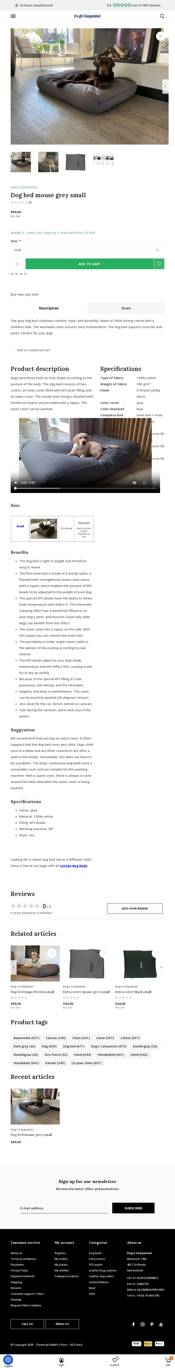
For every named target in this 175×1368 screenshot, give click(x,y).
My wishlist (62, 1270)
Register (60, 1253)
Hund (139, 1054)
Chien (81, 1038)
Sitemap (16, 1299)
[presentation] (165, 86)
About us (16, 1253)
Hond (82, 1054)
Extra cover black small (133, 992)
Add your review (135, 908)
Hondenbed (111, 1054)
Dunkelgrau (26, 1054)
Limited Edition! (99, 1282)
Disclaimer (17, 1264)
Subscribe (133, 1208)
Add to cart (90, 264)
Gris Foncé (56, 1054)
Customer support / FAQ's (27, 1294)
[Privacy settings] (8, 1360)
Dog (49, 1046)
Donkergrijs (145, 1046)
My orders (61, 1259)
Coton (105, 1038)
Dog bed (74, 1046)
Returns (16, 1288)
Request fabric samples (26, 1305)
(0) (30, 202)
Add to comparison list (33, 350)
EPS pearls (96, 1264)
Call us (27, 1324)
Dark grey (24, 1046)
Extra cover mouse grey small (86, 992)
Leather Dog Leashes (103, 1270)
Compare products (67, 1276)
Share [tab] (126, 308)
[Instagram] (142, 1324)
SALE (92, 1294)
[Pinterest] (151, 1324)
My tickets (61, 1264)
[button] (14, 16)
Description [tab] (49, 308)
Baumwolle (26, 1038)
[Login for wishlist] (159, 263)
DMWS (54, 1345)
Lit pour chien (86, 1063)
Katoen (55, 1063)
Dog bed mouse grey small (31, 1135)
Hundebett (26, 1063)
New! (92, 1288)
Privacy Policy (19, 1270)
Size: (15, 241)
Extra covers (97, 1259)
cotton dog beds (73, 865)
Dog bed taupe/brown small (32, 992)
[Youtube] (161, 1324)
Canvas (56, 1038)
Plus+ (64, 1345)
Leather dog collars (101, 1276)
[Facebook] (133, 1324)
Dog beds (95, 1253)
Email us (62, 1324)
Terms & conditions (23, 1259)
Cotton (130, 1038)
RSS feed (76, 1345)
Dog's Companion (24, 187)
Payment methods (23, 1276)
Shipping (16, 1282)
